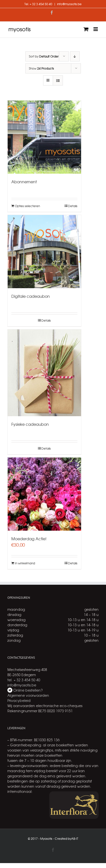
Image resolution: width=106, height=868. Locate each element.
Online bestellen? (27, 690)
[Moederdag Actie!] (44, 494)
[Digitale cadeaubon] (44, 251)
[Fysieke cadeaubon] (44, 372)
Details (72, 206)
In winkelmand (25, 563)
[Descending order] (75, 56)
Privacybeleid (19, 700)
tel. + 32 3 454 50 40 (23, 679)
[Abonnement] (44, 137)
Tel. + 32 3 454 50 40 (38, 4)
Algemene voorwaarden (28, 695)
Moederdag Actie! (29, 538)
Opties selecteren (27, 206)
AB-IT (74, 838)
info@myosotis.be (69, 4)
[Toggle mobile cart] (86, 29)
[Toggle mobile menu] (96, 29)
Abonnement (24, 182)
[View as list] (58, 80)
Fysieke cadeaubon (30, 424)
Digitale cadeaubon (30, 296)
